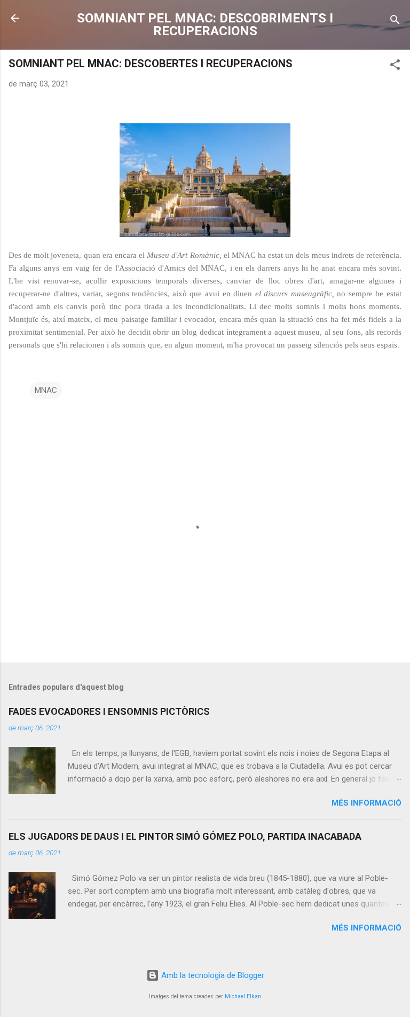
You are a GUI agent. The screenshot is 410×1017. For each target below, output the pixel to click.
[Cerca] (395, 21)
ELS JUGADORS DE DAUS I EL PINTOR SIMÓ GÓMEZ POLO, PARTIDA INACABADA (185, 836)
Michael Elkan (243, 996)
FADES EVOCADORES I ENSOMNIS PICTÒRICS (109, 711)
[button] (395, 66)
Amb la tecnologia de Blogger (211, 975)
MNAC (46, 390)
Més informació (366, 803)
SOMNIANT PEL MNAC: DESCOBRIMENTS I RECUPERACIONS (205, 24)
